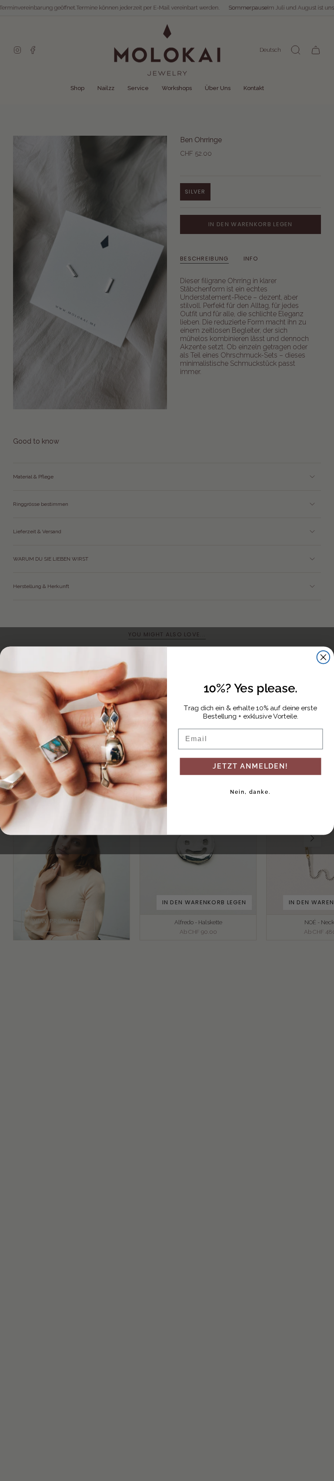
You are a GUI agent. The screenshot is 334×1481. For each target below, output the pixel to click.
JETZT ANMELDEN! (250, 766)
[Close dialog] (323, 657)
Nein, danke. (250, 792)
